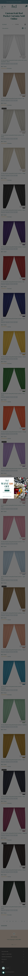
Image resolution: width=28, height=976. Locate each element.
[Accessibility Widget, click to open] (3, 968)
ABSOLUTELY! (7, 490)
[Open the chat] (3, 972)
